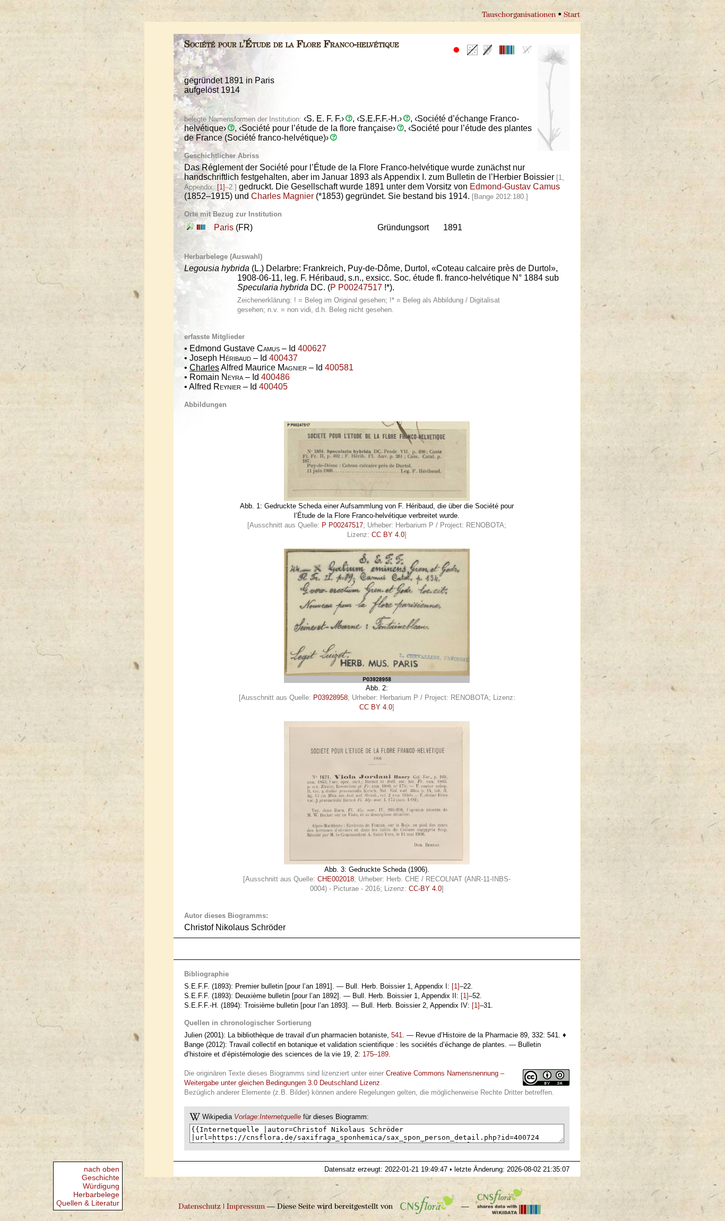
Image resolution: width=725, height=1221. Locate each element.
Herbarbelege (96, 1194)
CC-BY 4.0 (425, 889)
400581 (339, 367)
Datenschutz (199, 1206)
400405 (273, 386)
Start (572, 15)
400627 (312, 348)
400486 (275, 377)
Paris (224, 227)
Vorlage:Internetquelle (267, 1117)
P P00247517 (356, 287)
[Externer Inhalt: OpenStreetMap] (190, 227)
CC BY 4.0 (388, 535)
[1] (221, 187)
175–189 (375, 1054)
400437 (283, 357)
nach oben (101, 1169)
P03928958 (330, 698)
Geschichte (100, 1177)
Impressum (246, 1206)
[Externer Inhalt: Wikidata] (509, 1206)
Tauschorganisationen (519, 15)
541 (396, 1035)
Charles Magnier (282, 196)
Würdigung (101, 1186)
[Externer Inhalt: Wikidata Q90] (200, 227)
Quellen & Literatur (87, 1203)
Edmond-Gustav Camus (515, 186)
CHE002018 (335, 879)
